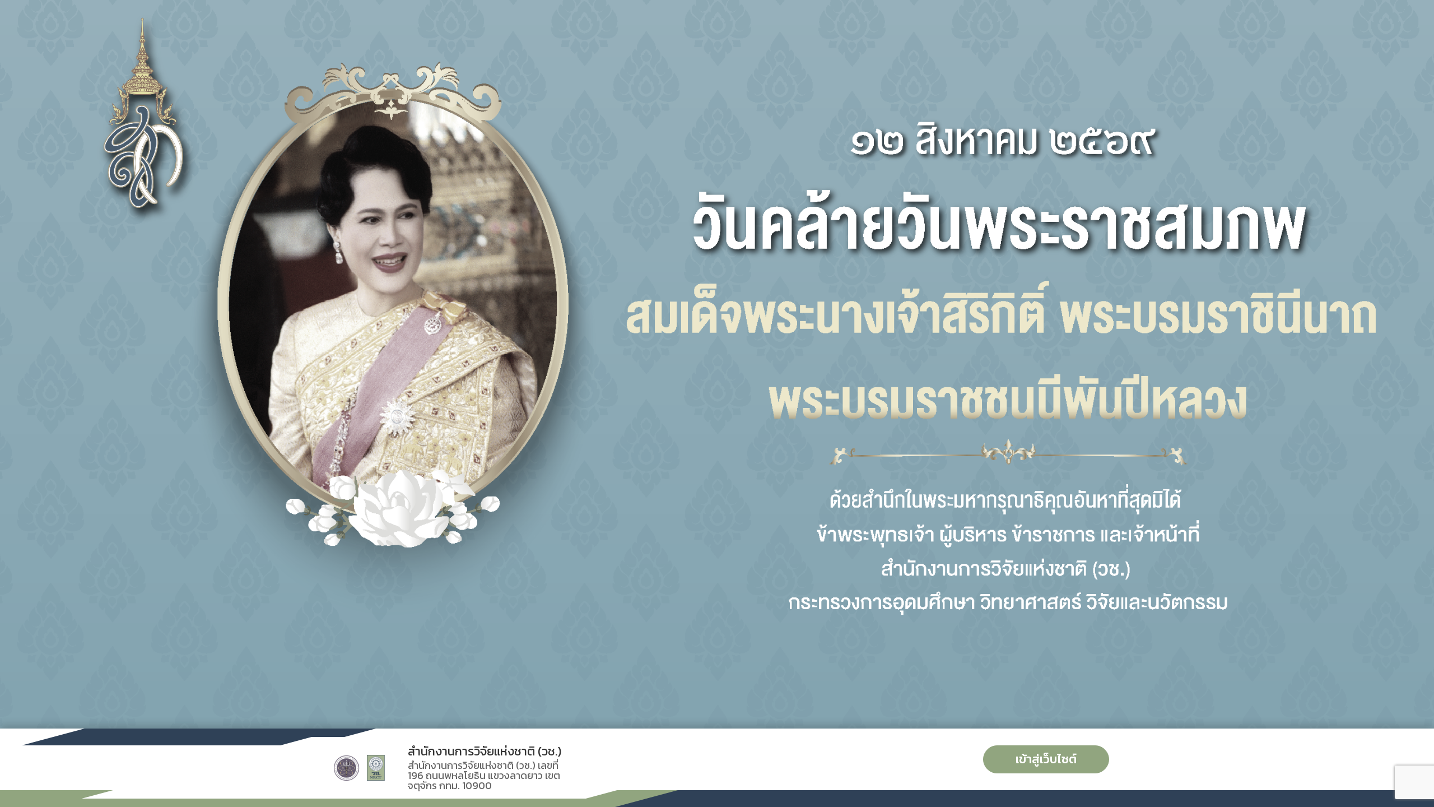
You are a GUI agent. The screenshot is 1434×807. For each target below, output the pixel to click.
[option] (717, 364)
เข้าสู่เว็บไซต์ (1046, 759)
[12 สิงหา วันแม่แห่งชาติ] (717, 364)
